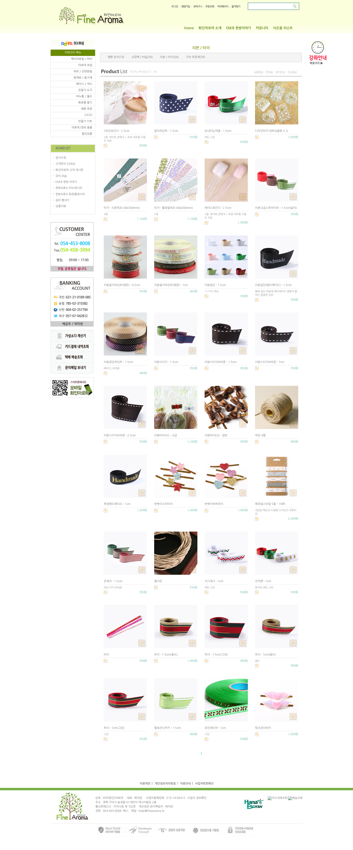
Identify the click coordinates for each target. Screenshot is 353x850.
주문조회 (209, 6)
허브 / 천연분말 (82, 71)
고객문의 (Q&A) (65, 164)
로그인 (174, 6)
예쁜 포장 (86, 108)
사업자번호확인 (204, 783)
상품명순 (258, 72)
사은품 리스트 (283, 28)
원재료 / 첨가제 (82, 77)
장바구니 (197, 6)
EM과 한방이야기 (238, 28)
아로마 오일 (85, 65)
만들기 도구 (85, 90)
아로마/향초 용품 (82, 127)
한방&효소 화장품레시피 (70, 194)
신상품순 (292, 72)
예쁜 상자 (113, 57)
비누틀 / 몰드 (84, 96)
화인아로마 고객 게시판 (69, 170)
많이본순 (280, 72)
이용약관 (145, 783)
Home (189, 28)
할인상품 (87, 133)
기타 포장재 (193, 57)
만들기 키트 (85, 121)
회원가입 (185, 6)
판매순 (269, 72)
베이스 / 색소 (84, 83)
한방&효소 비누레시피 (68, 188)
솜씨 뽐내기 (62, 200)
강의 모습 (61, 176)
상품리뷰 (60, 206)
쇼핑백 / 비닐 (139, 57)
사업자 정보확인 (197, 798)
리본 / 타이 (166, 57)
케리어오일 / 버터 (81, 59)
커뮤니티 (262, 28)
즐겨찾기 (235, 6)
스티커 (88, 115)
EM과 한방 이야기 (66, 182)
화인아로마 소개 (210, 28)
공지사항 (60, 157)
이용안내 (185, 783)
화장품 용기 (85, 102)
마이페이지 (222, 6)
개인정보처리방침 (165, 783)
